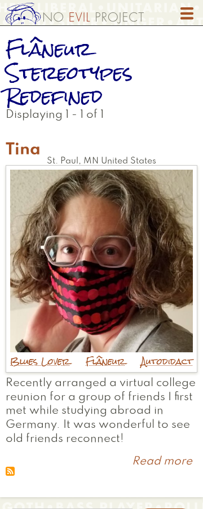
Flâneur (105, 361)
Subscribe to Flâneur (10, 471)
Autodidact (167, 361)
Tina (23, 150)
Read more (162, 462)
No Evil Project (75, 14)
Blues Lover (40, 361)
